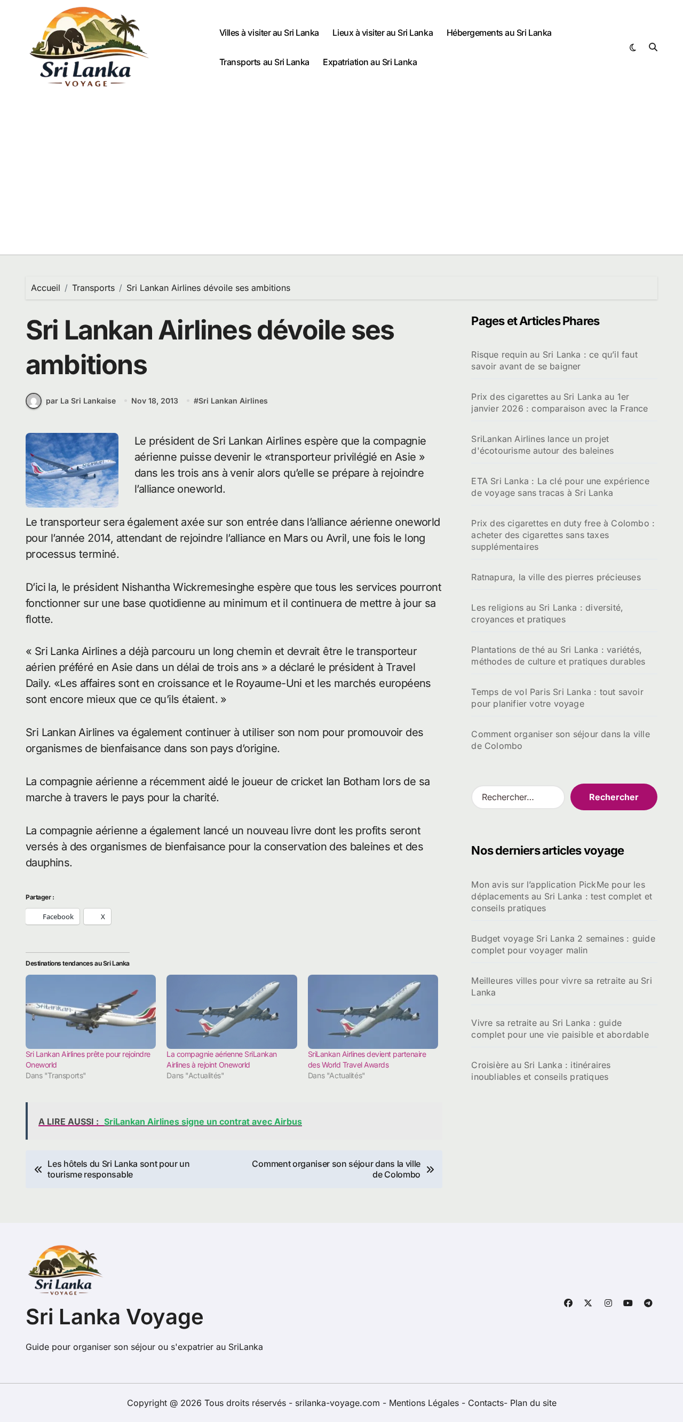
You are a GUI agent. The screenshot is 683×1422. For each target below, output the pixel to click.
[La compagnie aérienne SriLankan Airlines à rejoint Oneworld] (231, 1012)
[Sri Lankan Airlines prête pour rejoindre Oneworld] (91, 1012)
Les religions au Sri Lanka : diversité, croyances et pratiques (547, 613)
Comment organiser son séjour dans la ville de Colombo (560, 740)
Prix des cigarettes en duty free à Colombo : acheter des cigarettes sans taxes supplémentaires (563, 535)
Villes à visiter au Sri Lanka (269, 32)
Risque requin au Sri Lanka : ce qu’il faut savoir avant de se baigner (554, 360)
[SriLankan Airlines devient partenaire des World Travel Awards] (373, 1012)
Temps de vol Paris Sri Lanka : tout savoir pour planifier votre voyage (557, 697)
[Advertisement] (341, 174)
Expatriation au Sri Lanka (370, 62)
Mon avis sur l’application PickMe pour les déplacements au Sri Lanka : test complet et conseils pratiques (561, 896)
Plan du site (533, 1402)
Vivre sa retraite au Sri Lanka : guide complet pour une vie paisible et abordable (559, 1028)
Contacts (486, 1402)
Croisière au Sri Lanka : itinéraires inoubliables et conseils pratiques (540, 1071)
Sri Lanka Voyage (115, 1317)
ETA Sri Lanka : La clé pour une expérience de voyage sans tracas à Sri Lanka (560, 487)
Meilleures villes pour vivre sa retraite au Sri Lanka (561, 986)
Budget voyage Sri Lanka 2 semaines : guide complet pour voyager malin (563, 944)
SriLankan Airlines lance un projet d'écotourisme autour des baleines (542, 444)
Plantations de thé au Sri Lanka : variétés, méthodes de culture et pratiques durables (558, 655)
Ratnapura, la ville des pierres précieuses (555, 577)
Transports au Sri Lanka (264, 62)
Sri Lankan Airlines (233, 400)
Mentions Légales (425, 1402)
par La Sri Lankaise (81, 400)
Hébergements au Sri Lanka (499, 32)
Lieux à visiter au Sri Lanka (382, 32)
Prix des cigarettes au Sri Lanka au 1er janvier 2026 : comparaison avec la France (559, 402)
